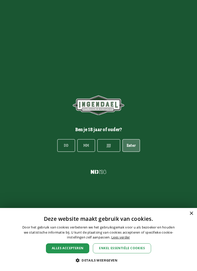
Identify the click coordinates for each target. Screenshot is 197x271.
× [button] (191, 213)
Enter (131, 145)
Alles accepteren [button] (67, 248)
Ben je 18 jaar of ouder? (98, 129)
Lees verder (120, 237)
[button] (98, 260)
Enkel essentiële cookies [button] (122, 248)
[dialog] (98, 239)
